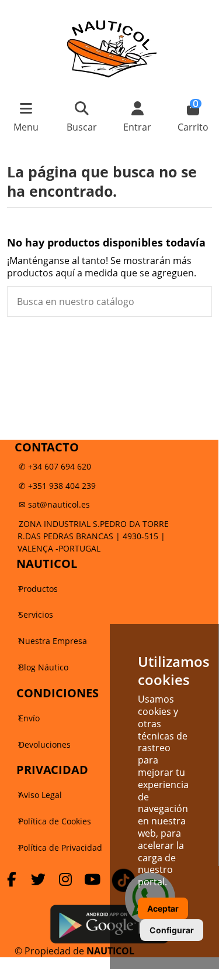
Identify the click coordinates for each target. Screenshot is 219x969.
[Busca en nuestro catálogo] (198, 301)
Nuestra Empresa (53, 640)
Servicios (36, 614)
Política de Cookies (55, 821)
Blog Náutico (43, 667)
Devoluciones (45, 744)
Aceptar (163, 908)
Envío (29, 718)
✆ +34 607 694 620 (55, 466)
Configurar (172, 930)
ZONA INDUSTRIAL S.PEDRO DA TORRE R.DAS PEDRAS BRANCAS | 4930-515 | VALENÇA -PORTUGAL (93, 536)
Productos (38, 588)
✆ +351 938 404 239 (57, 485)
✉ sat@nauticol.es (54, 504)
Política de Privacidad (60, 847)
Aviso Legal (40, 794)
